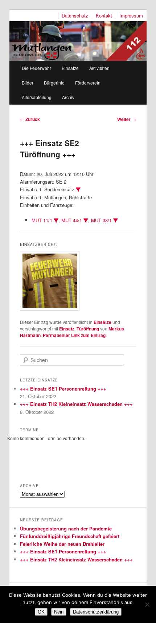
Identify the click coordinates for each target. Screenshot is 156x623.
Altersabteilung (37, 97)
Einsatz (66, 328)
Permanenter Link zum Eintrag (74, 335)
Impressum (131, 15)
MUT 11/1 (42, 220)
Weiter (126, 119)
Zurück (30, 119)
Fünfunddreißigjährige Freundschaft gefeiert (69, 536)
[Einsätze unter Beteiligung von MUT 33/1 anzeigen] (115, 220)
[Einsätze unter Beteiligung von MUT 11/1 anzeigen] (56, 220)
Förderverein (87, 82)
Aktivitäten (99, 68)
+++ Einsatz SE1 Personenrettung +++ (63, 388)
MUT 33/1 (101, 220)
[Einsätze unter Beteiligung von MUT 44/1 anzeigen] (85, 220)
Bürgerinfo (54, 82)
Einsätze (70, 68)
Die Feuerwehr (36, 68)
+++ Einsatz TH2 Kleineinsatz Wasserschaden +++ (76, 403)
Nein (58, 612)
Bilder (27, 82)
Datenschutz (75, 15)
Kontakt (104, 15)
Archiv (68, 97)
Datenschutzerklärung (96, 612)
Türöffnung (88, 328)
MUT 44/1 (71, 220)
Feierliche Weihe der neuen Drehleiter (62, 543)
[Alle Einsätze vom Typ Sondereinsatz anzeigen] (78, 189)
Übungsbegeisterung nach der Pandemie (66, 528)
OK (41, 612)
